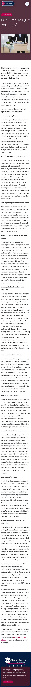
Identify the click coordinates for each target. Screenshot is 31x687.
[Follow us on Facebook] (14, 666)
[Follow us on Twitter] (18, 666)
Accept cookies (8, 682)
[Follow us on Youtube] (21, 666)
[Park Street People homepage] (7, 3)
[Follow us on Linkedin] (10, 666)
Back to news (7, 14)
